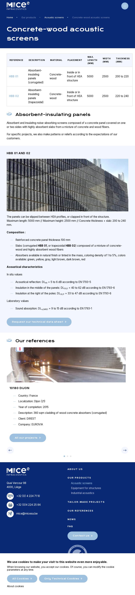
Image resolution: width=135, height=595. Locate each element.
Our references (81, 510)
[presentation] (10, 450)
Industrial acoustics (82, 493)
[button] (64, 456)
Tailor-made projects (86, 501)
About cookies (15, 586)
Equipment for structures (86, 488)
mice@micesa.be (27, 513)
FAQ (70, 526)
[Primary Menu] (124, 5)
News (72, 519)
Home (10, 17)
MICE (18, 6)
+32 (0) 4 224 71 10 (28, 496)
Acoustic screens (54, 17)
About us (75, 469)
